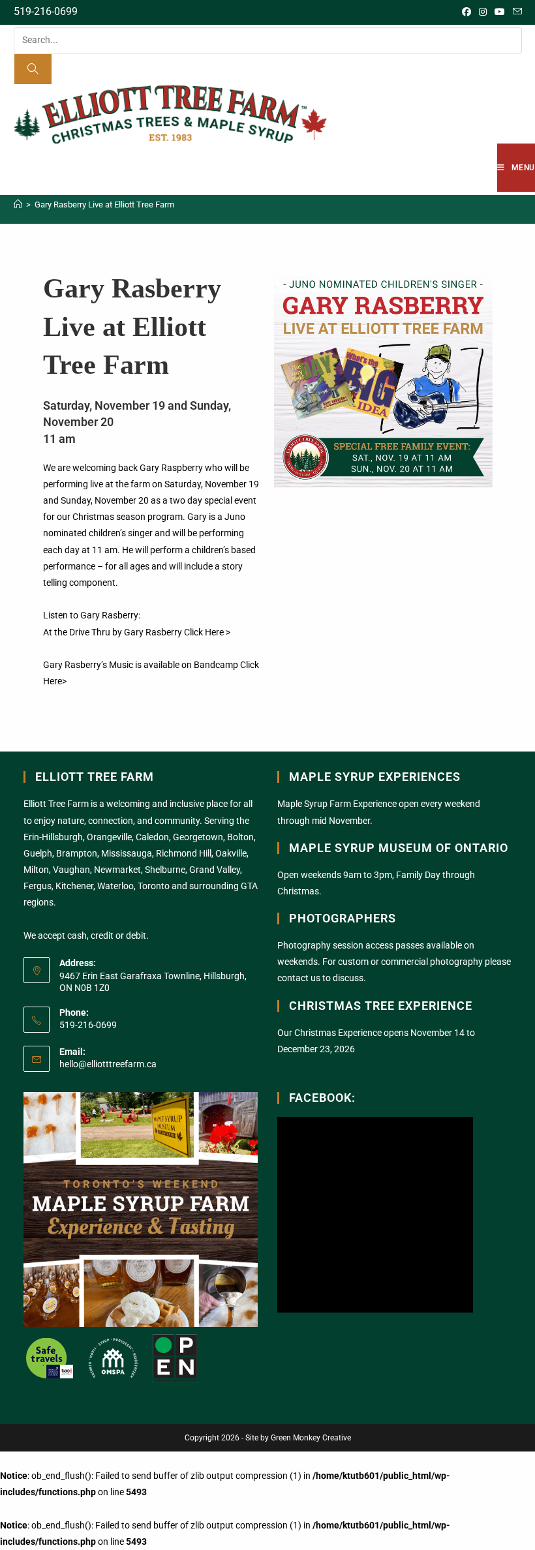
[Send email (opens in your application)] (515, 11)
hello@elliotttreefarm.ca (108, 1064)
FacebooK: (322, 1097)
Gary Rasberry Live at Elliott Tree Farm (104, 204)
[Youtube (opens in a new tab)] (500, 11)
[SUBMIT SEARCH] (33, 69)
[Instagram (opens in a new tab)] (483, 11)
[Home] (18, 204)
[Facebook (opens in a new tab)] (466, 11)
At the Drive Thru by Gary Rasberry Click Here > (136, 632)
